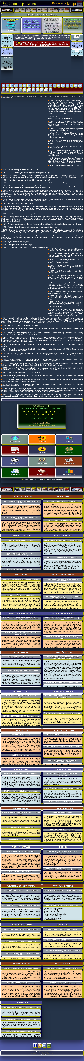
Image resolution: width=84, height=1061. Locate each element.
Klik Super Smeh (42, 452)
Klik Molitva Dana (15, 441)
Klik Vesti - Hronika (69, 463)
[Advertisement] (42, 64)
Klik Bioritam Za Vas (69, 474)
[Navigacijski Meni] (77, 10)
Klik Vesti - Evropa (15, 474)
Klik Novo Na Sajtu (42, 474)
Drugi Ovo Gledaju (41, 463)
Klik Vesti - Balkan (15, 452)
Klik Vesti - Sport (15, 463)
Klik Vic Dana (42, 441)
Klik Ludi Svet (69, 441)
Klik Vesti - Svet (69, 452)
